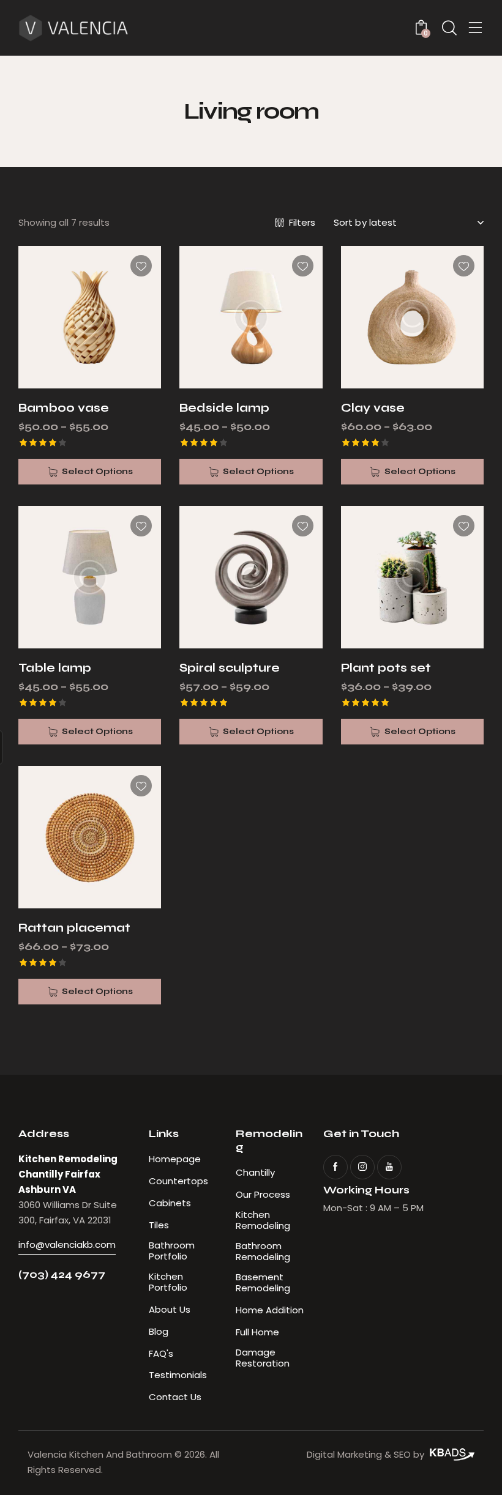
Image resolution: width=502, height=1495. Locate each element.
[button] (141, 265)
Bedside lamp (224, 408)
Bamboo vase (63, 408)
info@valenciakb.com (67, 1244)
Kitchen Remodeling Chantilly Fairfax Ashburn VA (68, 1174)
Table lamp (54, 668)
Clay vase (373, 408)
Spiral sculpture (229, 668)
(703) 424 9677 (61, 1274)
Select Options (97, 471)
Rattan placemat (74, 928)
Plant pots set (386, 668)
